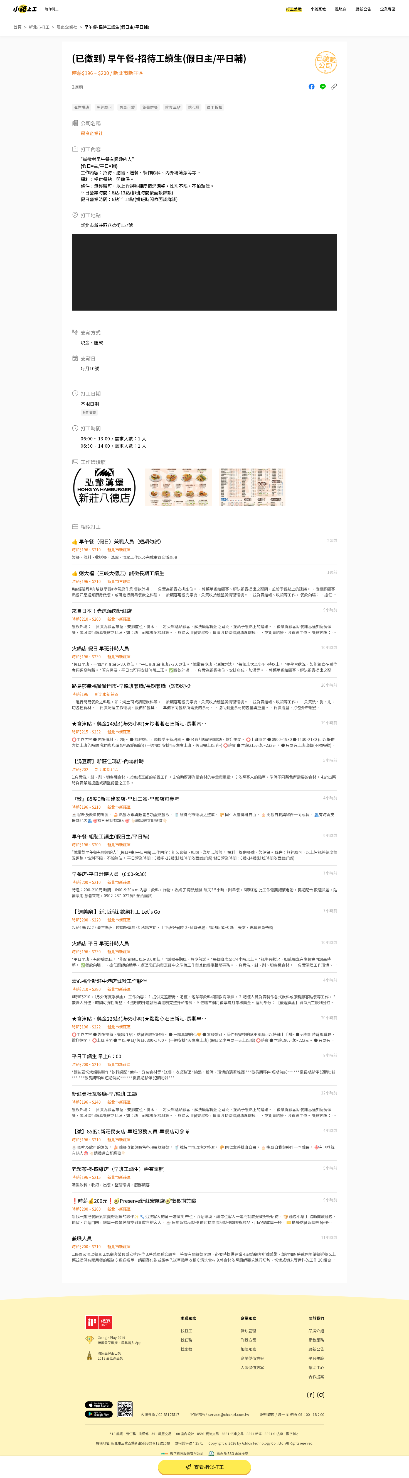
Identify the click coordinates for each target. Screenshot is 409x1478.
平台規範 (316, 1358)
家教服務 (316, 1340)
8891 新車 (254, 1433)
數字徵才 (292, 1433)
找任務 (186, 1340)
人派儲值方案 (252, 1367)
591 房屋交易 (161, 1433)
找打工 (186, 1330)
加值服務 (248, 1349)
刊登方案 (248, 1340)
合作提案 (316, 1376)
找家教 (186, 1349)
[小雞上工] (25, 8)
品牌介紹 (316, 1330)
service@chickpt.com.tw (228, 1414)
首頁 (17, 27)
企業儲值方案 (252, 1358)
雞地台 (341, 9)
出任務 (131, 1433)
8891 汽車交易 (233, 1433)
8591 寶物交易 (208, 1433)
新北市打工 (39, 27)
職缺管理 (248, 1330)
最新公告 (363, 9)
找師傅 (144, 1433)
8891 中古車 (274, 1433)
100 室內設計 (184, 1433)
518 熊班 (116, 1433)
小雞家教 (318, 9)
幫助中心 (316, 1367)
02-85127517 (168, 1414)
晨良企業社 (66, 27)
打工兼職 (294, 9)
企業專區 (388, 9)
